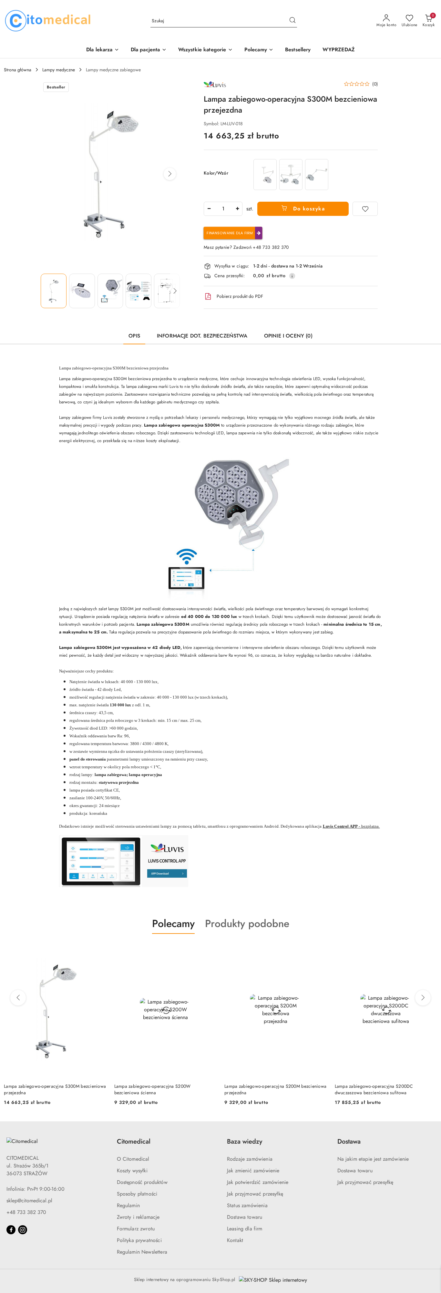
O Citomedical (133, 1159)
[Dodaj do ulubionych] (365, 209)
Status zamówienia (247, 1205)
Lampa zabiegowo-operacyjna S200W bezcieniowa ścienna (42, 1089)
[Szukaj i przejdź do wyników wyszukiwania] (292, 21)
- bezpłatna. (351, 826)
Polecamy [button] (173, 923)
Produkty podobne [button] (247, 923)
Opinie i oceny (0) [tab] (288, 335)
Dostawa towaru (244, 1217)
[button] (259, 50)
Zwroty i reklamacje (138, 1217)
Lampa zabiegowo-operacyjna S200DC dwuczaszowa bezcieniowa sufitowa (263, 1089)
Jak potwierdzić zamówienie (257, 1182)
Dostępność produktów (142, 1182)
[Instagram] (22, 1229)
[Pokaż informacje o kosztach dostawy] (292, 275)
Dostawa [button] (349, 1141)
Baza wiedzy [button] (244, 1141)
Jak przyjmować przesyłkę (255, 1193)
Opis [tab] (134, 335)
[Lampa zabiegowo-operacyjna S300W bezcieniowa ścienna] (316, 174)
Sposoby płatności (137, 1193)
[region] (291, 174)
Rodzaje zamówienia (249, 1159)
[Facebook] (10, 1229)
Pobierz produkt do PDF (240, 296)
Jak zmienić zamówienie (253, 1170)
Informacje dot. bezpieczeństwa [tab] (202, 335)
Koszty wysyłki (132, 1170)
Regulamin (128, 1205)
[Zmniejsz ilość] (209, 209)
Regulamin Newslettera (142, 1252)
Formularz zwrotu (136, 1228)
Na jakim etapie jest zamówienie (373, 1159)
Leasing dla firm (244, 1228)
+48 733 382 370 (26, 1212)
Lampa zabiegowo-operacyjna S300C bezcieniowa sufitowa (385, 1089)
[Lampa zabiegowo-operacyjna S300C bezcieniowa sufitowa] (265, 174)
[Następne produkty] (423, 998)
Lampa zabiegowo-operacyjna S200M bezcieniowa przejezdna (165, 1089)
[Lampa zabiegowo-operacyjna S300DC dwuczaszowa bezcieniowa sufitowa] (291, 174)
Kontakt (235, 1240)
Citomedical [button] (133, 1141)
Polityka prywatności (139, 1240)
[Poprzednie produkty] (18, 998)
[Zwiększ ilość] (237, 209)
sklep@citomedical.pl (29, 1200)
